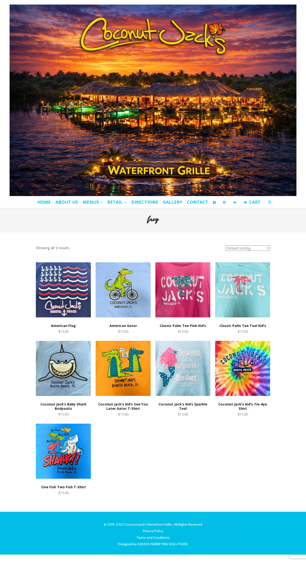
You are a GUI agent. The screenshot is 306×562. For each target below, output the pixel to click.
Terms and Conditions (153, 537)
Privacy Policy (153, 531)
